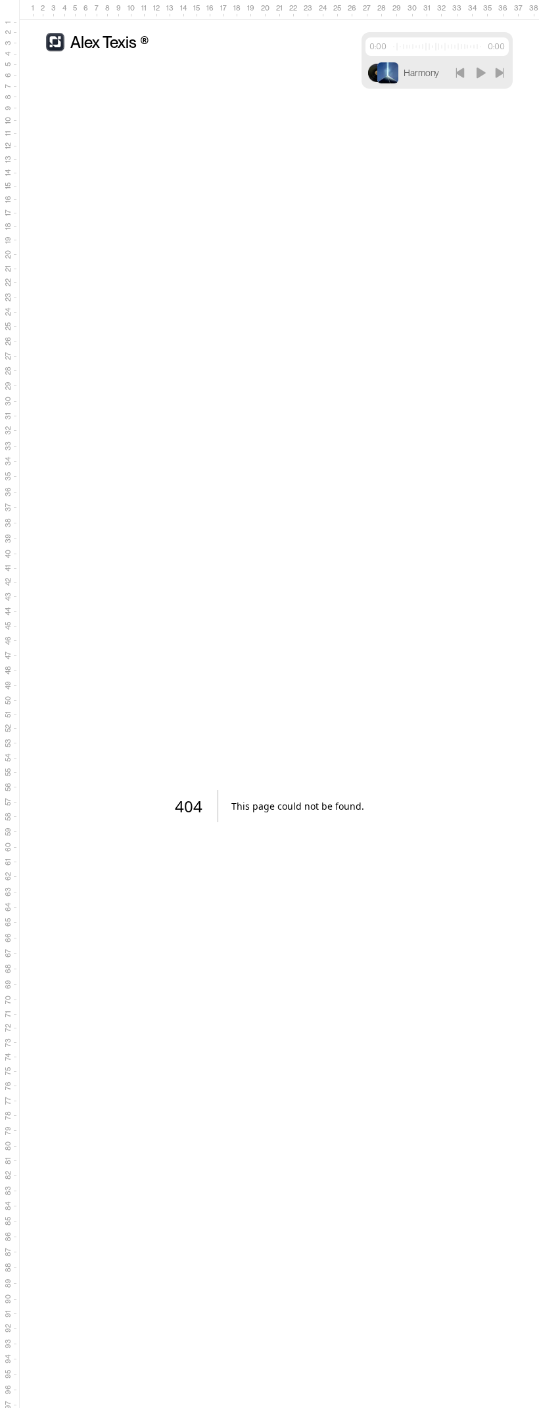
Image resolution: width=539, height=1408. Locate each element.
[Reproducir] (480, 73)
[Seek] (437, 47)
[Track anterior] (460, 73)
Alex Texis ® (109, 42)
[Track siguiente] (499, 73)
